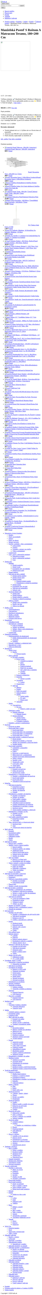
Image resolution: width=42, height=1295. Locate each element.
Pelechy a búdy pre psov (27, 709)
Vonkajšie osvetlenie (15, 985)
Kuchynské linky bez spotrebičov (23, 732)
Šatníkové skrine (14, 1058)
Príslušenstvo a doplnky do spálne (19, 1056)
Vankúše (7, 16)
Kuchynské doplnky (15, 1180)
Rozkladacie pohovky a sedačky (22, 941)
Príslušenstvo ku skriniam (20, 1063)
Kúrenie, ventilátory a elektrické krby (20, 643)
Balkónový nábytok (11, 18)
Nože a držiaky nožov (19, 1187)
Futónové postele (18, 1047)
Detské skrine (17, 585)
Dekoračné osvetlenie (19, 964)
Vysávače (15, 639)
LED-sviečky (17, 546)
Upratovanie (12, 632)
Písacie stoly (8, 13)
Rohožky (15, 1081)
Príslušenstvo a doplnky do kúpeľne (20, 794)
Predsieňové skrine (18, 900)
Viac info (14, 108)
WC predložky (17, 815)
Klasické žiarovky (18, 992)
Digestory (16, 749)
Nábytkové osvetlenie (19, 916)
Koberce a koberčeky (23, 675)
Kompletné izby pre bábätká (21, 569)
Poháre (11, 1192)
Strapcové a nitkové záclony (21, 1141)
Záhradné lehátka (18, 1267)
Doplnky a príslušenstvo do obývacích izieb (26, 914)
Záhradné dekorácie (19, 1258)
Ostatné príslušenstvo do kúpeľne (23, 804)
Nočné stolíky (24, 696)
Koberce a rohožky (14, 1072)
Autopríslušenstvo (14, 609)
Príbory (11, 1196)
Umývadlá (16, 820)
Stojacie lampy (17, 974)
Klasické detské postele (23, 581)
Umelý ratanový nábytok (20, 1283)
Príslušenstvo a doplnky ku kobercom (24, 1079)
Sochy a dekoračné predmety (21, 558)
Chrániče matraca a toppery (17, 1012)
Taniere (15, 1214)
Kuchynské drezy (18, 779)
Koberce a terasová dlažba (21, 1251)
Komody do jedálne (19, 865)
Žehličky (15, 641)
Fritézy (15, 751)
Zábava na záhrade (18, 606)
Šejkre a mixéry (17, 758)
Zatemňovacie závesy (19, 1145)
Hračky (15, 652)
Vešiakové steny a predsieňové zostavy (21, 907)
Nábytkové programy (19, 948)
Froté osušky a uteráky (19, 799)
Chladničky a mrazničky (20, 748)
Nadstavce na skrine (19, 1060)
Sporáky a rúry (17, 760)
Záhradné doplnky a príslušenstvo (19, 1247)
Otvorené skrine (17, 1061)
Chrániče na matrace (26, 661)
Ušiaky (15, 930)
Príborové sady (17, 1201)
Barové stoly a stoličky (16, 843)
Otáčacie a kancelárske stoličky (18, 879)
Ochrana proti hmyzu (15, 618)
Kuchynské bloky (18, 730)
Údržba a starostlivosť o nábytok (23, 920)
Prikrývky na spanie (26, 668)
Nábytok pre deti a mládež (17, 574)
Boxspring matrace (18, 1028)
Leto (10, 1003)
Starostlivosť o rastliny (19, 1244)
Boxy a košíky (13, 1148)
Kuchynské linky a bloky (16, 728)
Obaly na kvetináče (15, 537)
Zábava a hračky (14, 600)
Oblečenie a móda (14, 710)
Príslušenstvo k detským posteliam (27, 583)
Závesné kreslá (17, 1272)
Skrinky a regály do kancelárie (18, 886)
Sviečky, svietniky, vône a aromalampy (21, 544)
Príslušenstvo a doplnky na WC (18, 811)
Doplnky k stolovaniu (15, 1168)
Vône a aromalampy (19, 551)
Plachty (22, 664)
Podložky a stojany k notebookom (19, 723)
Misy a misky (17, 1210)
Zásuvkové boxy (18, 1157)
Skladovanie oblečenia (15, 1161)
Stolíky (18, 694)
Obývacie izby (9, 911)
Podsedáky (16, 1253)
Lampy (22, 682)
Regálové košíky (18, 1152)
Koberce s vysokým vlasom (21, 1075)
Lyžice (15, 1198)
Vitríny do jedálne (18, 870)
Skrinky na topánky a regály (17, 905)
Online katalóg (9, 1290)
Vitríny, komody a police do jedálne (20, 863)
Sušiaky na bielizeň (18, 627)
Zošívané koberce (18, 1083)
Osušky (15, 1102)
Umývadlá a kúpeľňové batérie (18, 817)
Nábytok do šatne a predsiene (14, 888)
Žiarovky (11, 990)
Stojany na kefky (25, 678)
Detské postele (17, 579)
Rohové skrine (17, 1065)
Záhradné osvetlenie (15, 1260)
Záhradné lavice (17, 1265)
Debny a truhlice (18, 1150)
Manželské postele (18, 1051)
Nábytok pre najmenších (20, 588)
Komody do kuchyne (19, 769)
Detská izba (8, 561)
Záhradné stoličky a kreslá (21, 1270)
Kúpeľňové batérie (18, 818)
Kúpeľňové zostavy (19, 787)
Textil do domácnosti (11, 1070)
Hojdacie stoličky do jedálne (21, 849)
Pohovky (15, 937)
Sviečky (15, 547)
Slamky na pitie (17, 1177)
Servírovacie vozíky (19, 772)
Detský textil (16, 567)
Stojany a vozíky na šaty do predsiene (24, 893)
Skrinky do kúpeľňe (19, 790)
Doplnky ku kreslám (19, 881)
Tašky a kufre (13, 1233)
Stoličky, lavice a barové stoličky (19, 845)
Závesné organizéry (15, 1164)
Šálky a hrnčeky (17, 1212)
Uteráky (22, 671)
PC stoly (23, 698)
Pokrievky (16, 1224)
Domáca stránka (10, 21)
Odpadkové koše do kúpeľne (21, 803)
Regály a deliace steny (19, 951)
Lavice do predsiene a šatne (21, 898)
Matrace (18, 687)
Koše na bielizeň (18, 625)
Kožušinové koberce (19, 1077)
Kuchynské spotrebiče (15, 746)
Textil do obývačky (15, 1111)
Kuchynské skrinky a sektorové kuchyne (21, 737)
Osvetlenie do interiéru (16, 967)
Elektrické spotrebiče (11, 634)
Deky (22, 663)
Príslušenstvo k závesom (20, 1139)
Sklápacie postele (18, 1054)
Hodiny (11, 535)
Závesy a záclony (14, 1134)
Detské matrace (13, 572)
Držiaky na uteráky (18, 797)
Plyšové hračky (21, 654)
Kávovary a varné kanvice (21, 753)
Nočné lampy (17, 973)
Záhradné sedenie (14, 1262)
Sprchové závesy (18, 808)
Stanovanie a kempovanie (16, 1231)
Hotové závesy (17, 1138)
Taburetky (19, 701)
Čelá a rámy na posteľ (19, 1045)
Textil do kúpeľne (14, 1100)
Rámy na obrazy (14, 540)
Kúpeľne (7, 783)
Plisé (14, 1086)
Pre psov (19, 707)
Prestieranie (16, 1099)
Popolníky (16, 1173)
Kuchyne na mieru (14, 726)
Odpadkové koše (14, 622)
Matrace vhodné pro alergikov (22, 1029)
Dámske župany (21, 714)
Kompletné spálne (14, 1013)
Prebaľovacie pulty (18, 570)
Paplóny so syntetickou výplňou (26, 1125)
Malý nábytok (9, 829)
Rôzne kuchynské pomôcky (21, 1189)
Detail (10, 151)
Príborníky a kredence (19, 868)
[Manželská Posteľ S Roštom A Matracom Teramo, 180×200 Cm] (15, 70)
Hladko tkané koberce (19, 1074)
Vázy (14, 560)
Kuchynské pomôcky (15, 1182)
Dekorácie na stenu (18, 556)
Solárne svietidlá (18, 987)
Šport (10, 1230)
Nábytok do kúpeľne (15, 785)
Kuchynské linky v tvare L (21, 735)
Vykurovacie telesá (18, 1256)
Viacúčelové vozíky (15, 1162)
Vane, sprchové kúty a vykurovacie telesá (21, 822)
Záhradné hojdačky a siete (21, 1263)
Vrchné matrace (17, 1038)
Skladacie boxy (17, 1153)
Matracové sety (17, 1031)
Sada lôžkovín (17, 1130)
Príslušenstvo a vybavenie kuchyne (19, 774)
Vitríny (11, 840)
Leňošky (15, 935)
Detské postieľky (18, 565)
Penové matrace (17, 1033)
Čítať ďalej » (17, 103)
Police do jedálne (18, 866)
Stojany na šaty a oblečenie (21, 1022)
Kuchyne (7, 725)
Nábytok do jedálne (11, 842)
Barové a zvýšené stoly (20, 859)
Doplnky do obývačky (15, 912)
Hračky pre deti (17, 604)
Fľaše (14, 1208)
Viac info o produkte (11, 139)
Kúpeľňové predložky (19, 801)
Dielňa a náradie (14, 615)
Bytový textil (20, 659)
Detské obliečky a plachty (20, 597)
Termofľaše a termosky (20, 1216)
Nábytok (15, 686)
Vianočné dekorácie (19, 1006)
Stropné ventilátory (14, 983)
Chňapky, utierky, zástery (20, 1093)
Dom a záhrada (13, 655)
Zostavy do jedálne (14, 872)
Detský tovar (13, 650)
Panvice (15, 1223)
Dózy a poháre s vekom (20, 1185)
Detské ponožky (21, 719)
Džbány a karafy (18, 1207)
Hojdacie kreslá (17, 923)
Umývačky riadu (18, 764)
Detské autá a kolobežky (20, 602)
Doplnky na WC (18, 813)
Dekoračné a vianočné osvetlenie (19, 962)
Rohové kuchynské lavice (20, 852)
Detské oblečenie (18, 716)
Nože (14, 1200)
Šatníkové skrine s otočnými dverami (24, 1067)
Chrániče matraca (18, 1122)
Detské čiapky (20, 717)
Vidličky (15, 1203)
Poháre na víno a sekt (19, 1194)
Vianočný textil (17, 1008)
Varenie (11, 1219)
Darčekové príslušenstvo (16, 613)
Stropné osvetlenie (18, 978)
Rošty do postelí (21, 691)
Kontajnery (12, 877)
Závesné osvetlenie (18, 980)
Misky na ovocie (18, 1169)
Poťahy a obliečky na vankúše (22, 1116)
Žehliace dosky (17, 631)
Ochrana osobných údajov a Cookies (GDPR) (19, 1288)
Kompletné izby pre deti (20, 586)
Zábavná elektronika (15, 647)
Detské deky (16, 593)
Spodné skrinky (17, 744)
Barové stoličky (9, 11)
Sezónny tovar (9, 1001)
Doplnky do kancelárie (16, 875)
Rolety (15, 1088)
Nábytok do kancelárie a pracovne (15, 873)
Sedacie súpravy (21, 693)
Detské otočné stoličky (19, 576)
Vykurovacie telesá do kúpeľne (22, 827)
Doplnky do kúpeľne (19, 795)
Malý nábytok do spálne (16, 1017)
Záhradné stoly (13, 1274)
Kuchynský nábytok (15, 767)
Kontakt (7, 1286)
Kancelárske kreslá (18, 882)
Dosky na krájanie (18, 1184)
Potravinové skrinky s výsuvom (22, 740)
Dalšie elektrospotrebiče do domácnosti (25, 638)
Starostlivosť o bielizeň (16, 624)
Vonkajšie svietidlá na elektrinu (22, 989)
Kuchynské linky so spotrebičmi (22, 733)
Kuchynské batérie (18, 778)
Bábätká (11, 563)
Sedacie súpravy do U (19, 943)
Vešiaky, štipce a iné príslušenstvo (23, 629)
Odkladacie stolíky (14, 836)
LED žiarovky (17, 994)
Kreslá (11, 921)
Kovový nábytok (18, 1281)
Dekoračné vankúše (19, 1113)
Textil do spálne (13, 1120)
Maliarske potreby (14, 616)
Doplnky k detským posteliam (22, 599)
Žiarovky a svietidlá (15, 996)
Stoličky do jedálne (18, 856)
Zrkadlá (15, 792)
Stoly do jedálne (14, 857)
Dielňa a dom (9, 608)
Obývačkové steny (14, 932)
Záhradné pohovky (18, 1269)
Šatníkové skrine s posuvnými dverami (24, 1068)
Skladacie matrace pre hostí (21, 1036)
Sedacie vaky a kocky (19, 927)
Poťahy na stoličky (18, 1097)
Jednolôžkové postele (19, 1049)
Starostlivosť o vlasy (15, 645)
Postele (7, 15)
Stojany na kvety (14, 542)
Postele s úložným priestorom (22, 1052)
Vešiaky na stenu (18, 904)
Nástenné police (17, 950)
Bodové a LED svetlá (19, 969)
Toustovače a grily (18, 762)
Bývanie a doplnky (18, 657)
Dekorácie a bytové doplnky (13, 533)
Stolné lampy (17, 976)
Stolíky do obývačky (15, 955)
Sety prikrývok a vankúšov (28, 670)
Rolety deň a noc (18, 1090)
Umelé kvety (13, 553)
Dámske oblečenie (18, 712)
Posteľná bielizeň (25, 666)
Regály (11, 838)
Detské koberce (17, 595)
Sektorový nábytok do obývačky (19, 944)
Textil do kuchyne (14, 1091)
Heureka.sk (8, 648)
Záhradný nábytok (10, 1235)
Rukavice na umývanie (20, 1106)
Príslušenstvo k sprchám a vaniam (23, 806)
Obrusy (15, 1095)
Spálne (25, 21)
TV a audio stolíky (18, 959)
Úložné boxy (20, 684)
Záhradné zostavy (14, 1276)
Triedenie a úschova (11, 1146)
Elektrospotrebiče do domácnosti (19, 636)
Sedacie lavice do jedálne (20, 854)
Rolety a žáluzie (13, 1084)
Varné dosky (16, 765)
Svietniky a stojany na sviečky (22, 549)
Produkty (19, 21)
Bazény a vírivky (14, 1237)
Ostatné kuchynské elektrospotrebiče (24, 756)
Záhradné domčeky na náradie (18, 1246)
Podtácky (15, 1171)
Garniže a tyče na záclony (20, 1136)
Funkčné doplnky (14, 1228)
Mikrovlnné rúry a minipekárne (22, 755)
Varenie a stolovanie (11, 1166)
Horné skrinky (17, 739)
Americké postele (18, 1042)
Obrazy (11, 538)
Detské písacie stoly (19, 577)
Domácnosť (8, 620)
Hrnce (14, 1221)
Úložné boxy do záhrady (20, 1255)
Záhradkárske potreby (15, 1242)
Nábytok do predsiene (15, 896)
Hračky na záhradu (18, 1249)
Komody (11, 831)
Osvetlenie (19, 680)
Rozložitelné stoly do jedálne (21, 861)
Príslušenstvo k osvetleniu (17, 982)
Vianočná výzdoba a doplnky (18, 1005)
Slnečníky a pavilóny (15, 1240)
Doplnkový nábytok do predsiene (23, 891)
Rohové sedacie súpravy (20, 939)
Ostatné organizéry (14, 1159)
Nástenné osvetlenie (19, 971)
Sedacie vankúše (18, 1118)
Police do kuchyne (18, 771)
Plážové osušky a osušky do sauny (23, 1104)
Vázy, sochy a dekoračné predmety (19, 554)
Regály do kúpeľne (18, 788)
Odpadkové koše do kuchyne (22, 781)
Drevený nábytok (18, 1279)
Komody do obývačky (19, 946)
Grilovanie (12, 1239)
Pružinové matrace (18, 1035)
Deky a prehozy (17, 1114)
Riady (10, 1205)
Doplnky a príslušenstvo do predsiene (20, 889)
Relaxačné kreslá (18, 925)
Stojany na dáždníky (19, 895)
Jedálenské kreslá (18, 850)
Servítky (15, 1175)
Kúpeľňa (19, 677)
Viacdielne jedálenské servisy (22, 1217)
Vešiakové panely (18, 902)
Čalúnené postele (18, 1044)
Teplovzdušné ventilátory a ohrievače (24, 810)
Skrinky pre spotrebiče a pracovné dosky (25, 742)
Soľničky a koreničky (19, 1178)
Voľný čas (8, 1226)
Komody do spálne (18, 1019)
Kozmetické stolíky (15, 833)
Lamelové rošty (13, 1015)
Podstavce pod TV (18, 918)
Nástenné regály (14, 834)
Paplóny (15, 1123)
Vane (14, 826)
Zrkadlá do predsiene (15, 909)
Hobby (11, 703)
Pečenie (11, 1191)
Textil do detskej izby (15, 592)
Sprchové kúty (17, 824)
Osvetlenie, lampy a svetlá (13, 960)
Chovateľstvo (13, 611)
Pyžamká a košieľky (22, 721)
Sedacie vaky (17, 590)
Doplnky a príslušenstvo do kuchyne (24, 776)
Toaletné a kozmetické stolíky (22, 1024)
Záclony (15, 1143)
